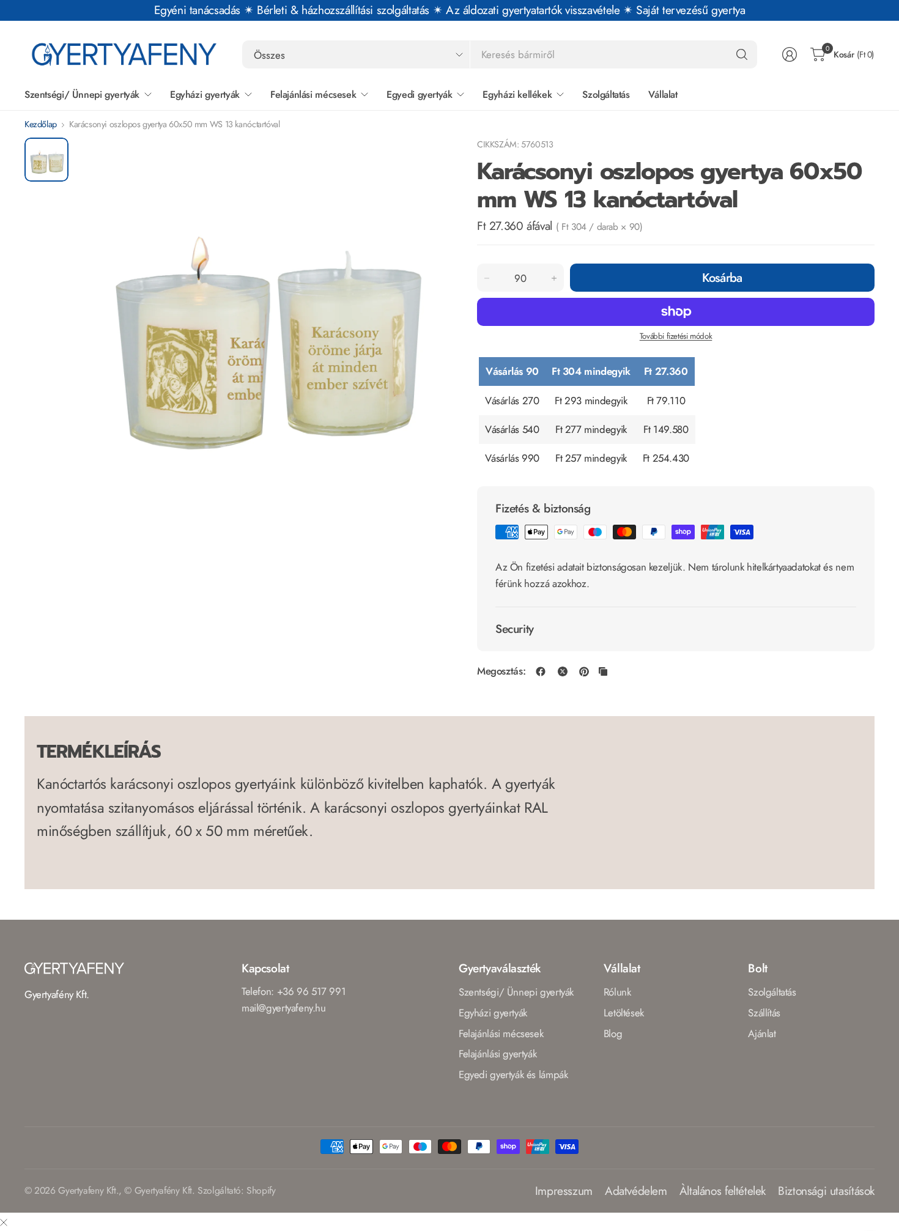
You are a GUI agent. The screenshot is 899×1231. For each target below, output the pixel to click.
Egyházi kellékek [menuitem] (517, 94)
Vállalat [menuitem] (663, 94)
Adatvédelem (636, 1190)
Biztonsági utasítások (826, 1190)
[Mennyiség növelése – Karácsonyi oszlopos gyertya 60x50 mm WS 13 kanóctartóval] (554, 278)
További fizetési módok (676, 336)
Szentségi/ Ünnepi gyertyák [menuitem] (81, 94)
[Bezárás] (3, 1222)
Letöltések (624, 1012)
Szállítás (764, 1012)
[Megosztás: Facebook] (541, 671)
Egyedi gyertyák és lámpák (513, 1074)
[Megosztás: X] (563, 671)
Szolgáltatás (772, 992)
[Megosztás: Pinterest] (584, 671)
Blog (613, 1033)
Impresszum (564, 1190)
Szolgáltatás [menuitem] (605, 94)
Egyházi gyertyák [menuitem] (205, 94)
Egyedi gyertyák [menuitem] (419, 94)
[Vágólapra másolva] (603, 671)
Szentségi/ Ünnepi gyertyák (516, 992)
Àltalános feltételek (722, 1190)
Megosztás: (501, 671)
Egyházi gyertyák (493, 1012)
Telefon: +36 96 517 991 (294, 991)
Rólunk (617, 992)
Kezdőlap (40, 124)
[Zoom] (423, 161)
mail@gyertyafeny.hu (284, 1007)
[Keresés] (742, 54)
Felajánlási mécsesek (501, 1033)
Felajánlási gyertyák (497, 1053)
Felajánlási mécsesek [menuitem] (313, 94)
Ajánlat (761, 1033)
